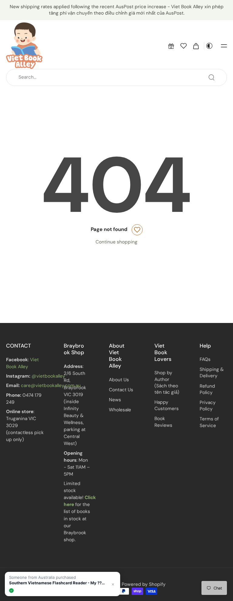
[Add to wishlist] (137, 229)
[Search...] (211, 77)
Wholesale (120, 410)
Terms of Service (209, 422)
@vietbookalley (48, 376)
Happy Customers (166, 405)
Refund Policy (207, 389)
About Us (119, 379)
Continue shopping (116, 242)
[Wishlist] (183, 45)
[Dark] (209, 45)
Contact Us (121, 390)
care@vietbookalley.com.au (51, 385)
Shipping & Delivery (212, 372)
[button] (171, 46)
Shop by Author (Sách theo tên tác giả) (166, 382)
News (115, 400)
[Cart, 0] (196, 46)
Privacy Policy (208, 405)
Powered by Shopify (144, 584)
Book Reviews (163, 422)
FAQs (205, 359)
